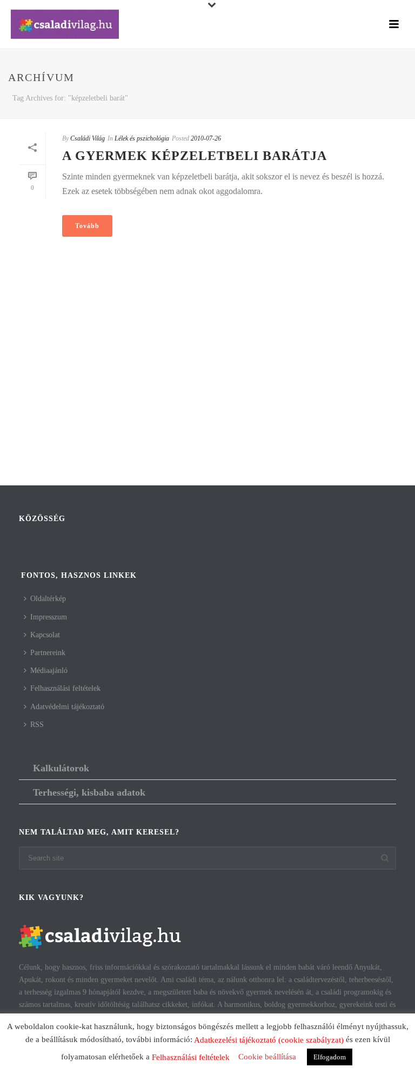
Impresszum (48, 617)
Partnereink (47, 653)
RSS (37, 725)
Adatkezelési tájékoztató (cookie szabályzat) (269, 1040)
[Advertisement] (207, 399)
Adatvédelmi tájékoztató (67, 707)
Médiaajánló (49, 670)
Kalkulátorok (61, 768)
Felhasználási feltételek (65, 688)
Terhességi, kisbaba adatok (89, 792)
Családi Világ (87, 138)
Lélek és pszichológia (142, 138)
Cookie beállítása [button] (267, 1056)
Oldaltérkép (48, 599)
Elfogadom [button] (329, 1057)
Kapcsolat (45, 635)
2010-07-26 (206, 138)
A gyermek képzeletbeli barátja (194, 156)
